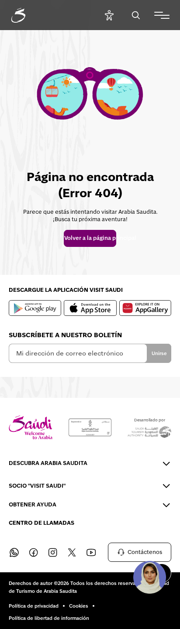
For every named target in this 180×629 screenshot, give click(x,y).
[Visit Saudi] (30, 427)
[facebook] (33, 552)
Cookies (78, 605)
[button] (149, 577)
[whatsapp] (14, 552)
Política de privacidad (34, 605)
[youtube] (90, 552)
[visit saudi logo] (27, 15)
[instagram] (52, 552)
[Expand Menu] (162, 15)
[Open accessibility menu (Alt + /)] (109, 15)
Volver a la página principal (90, 238)
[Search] (136, 15)
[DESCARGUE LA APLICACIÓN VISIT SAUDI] (35, 308)
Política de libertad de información (49, 618)
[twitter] (71, 552)
